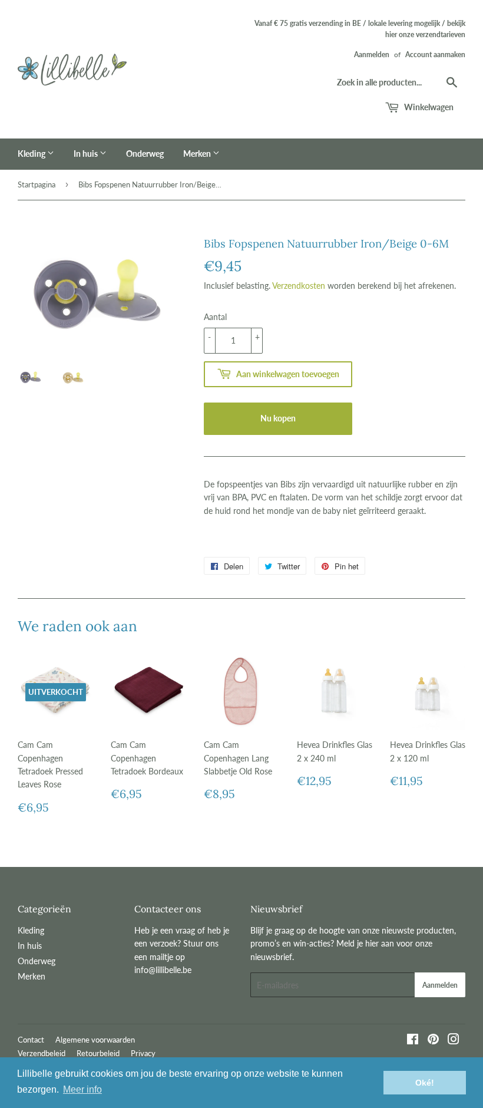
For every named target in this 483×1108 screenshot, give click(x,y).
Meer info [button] (82, 1089)
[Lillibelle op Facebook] (412, 1041)
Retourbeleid (98, 1053)
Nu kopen (278, 418)
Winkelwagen (428, 107)
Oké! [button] (424, 1082)
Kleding (32, 154)
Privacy (143, 1053)
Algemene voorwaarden (95, 1039)
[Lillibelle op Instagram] (453, 1041)
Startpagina (36, 184)
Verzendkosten (298, 286)
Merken (198, 154)
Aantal (215, 317)
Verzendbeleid (41, 1053)
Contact (31, 1039)
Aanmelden (371, 54)
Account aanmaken (435, 54)
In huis (87, 154)
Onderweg (145, 154)
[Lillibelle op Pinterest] (433, 1041)
